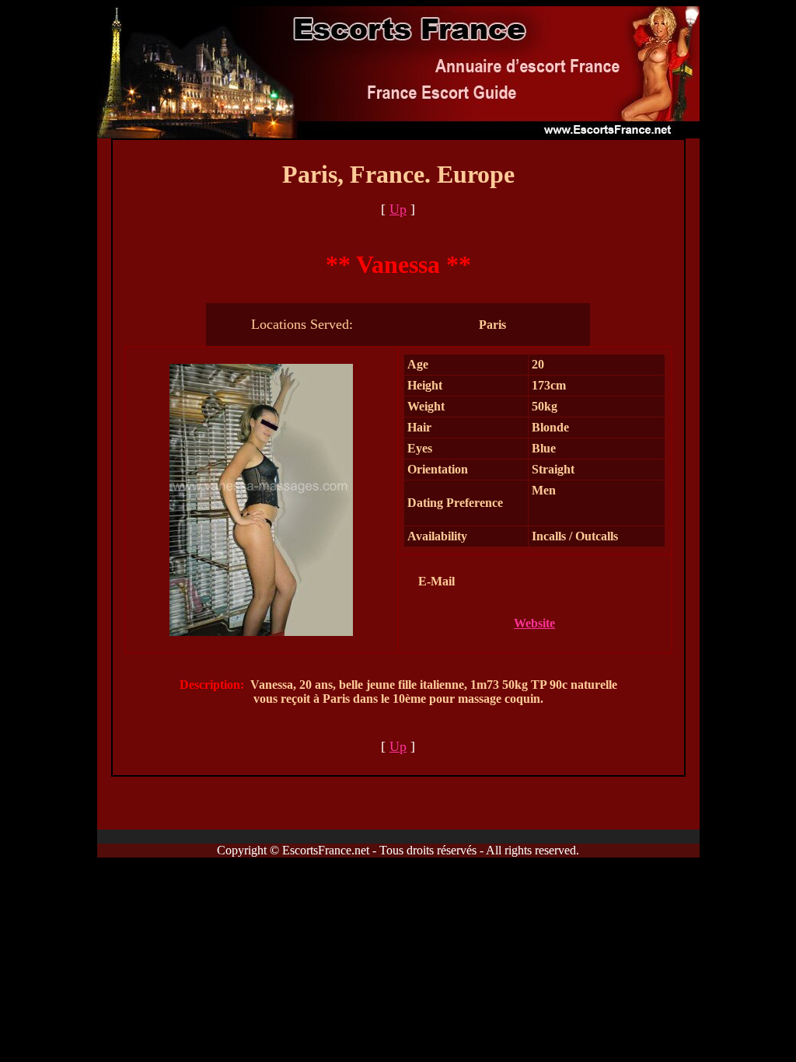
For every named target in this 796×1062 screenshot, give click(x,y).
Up (398, 209)
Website (534, 623)
